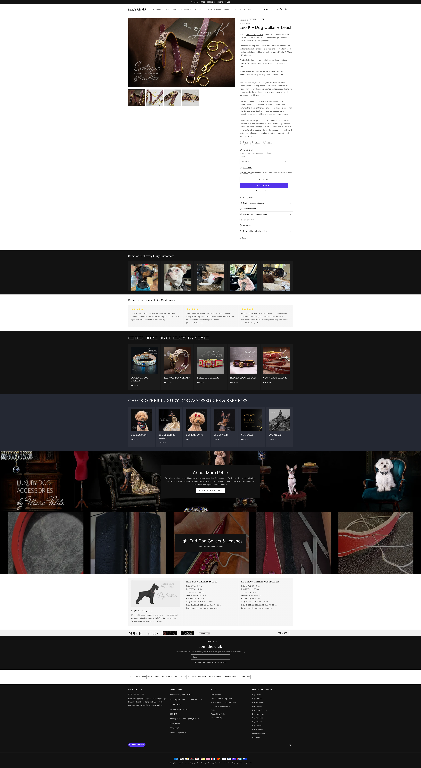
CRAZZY (182, 677)
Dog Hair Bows (258, 714)
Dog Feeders (257, 706)
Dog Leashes (257, 699)
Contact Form (175, 704)
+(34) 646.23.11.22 (184, 695)
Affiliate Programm (178, 733)
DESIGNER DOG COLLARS (210, 491)
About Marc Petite (218, 714)
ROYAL (150, 677)
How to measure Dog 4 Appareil (223, 702)
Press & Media (216, 718)
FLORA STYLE (215, 677)
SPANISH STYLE (230, 677)
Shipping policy (237, 763)
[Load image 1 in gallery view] (136, 97)
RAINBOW (192, 677)
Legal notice (249, 763)
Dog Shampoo (257, 729)
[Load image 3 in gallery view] (172, 97)
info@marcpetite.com (179, 709)
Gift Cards (256, 737)
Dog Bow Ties (257, 718)
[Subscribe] (227, 657)
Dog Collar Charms (259, 710)
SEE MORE (282, 633)
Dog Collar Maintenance (220, 706)
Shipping (254, 153)
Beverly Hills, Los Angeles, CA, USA (185, 719)
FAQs (213, 710)
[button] (281, 9)
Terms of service (224, 763)
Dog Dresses (257, 722)
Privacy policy (212, 763)
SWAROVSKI (171, 677)
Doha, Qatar (175, 723)
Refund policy (201, 763)
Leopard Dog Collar (254, 34)
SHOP (133, 385)
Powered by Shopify (188, 763)
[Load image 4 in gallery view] (190, 97)
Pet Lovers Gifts (258, 733)
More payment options (263, 191)
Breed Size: (244, 157)
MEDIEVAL (203, 677)
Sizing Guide (216, 695)
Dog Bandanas (258, 702)
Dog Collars (256, 695)
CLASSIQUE (244, 677)
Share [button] (244, 238)
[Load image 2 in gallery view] (154, 97)
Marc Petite (178, 763)
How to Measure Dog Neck (221, 699)
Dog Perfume (257, 726)
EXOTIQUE (159, 677)
